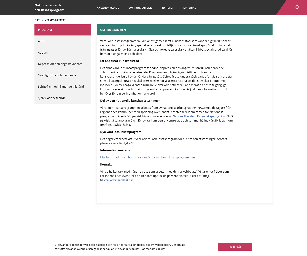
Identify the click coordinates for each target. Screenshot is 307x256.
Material (189, 7)
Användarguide (108, 7)
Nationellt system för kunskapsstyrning (199, 116)
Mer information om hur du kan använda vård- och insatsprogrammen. (148, 157)
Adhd (41, 41)
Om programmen (140, 7)
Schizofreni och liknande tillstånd (61, 87)
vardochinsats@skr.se (118, 180)
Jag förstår (235, 246)
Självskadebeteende (52, 98)
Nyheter (167, 7)
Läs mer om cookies (153, 249)
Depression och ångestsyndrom (60, 64)
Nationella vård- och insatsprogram (49, 7)
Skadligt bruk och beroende (57, 75)
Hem (37, 19)
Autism (43, 52)
